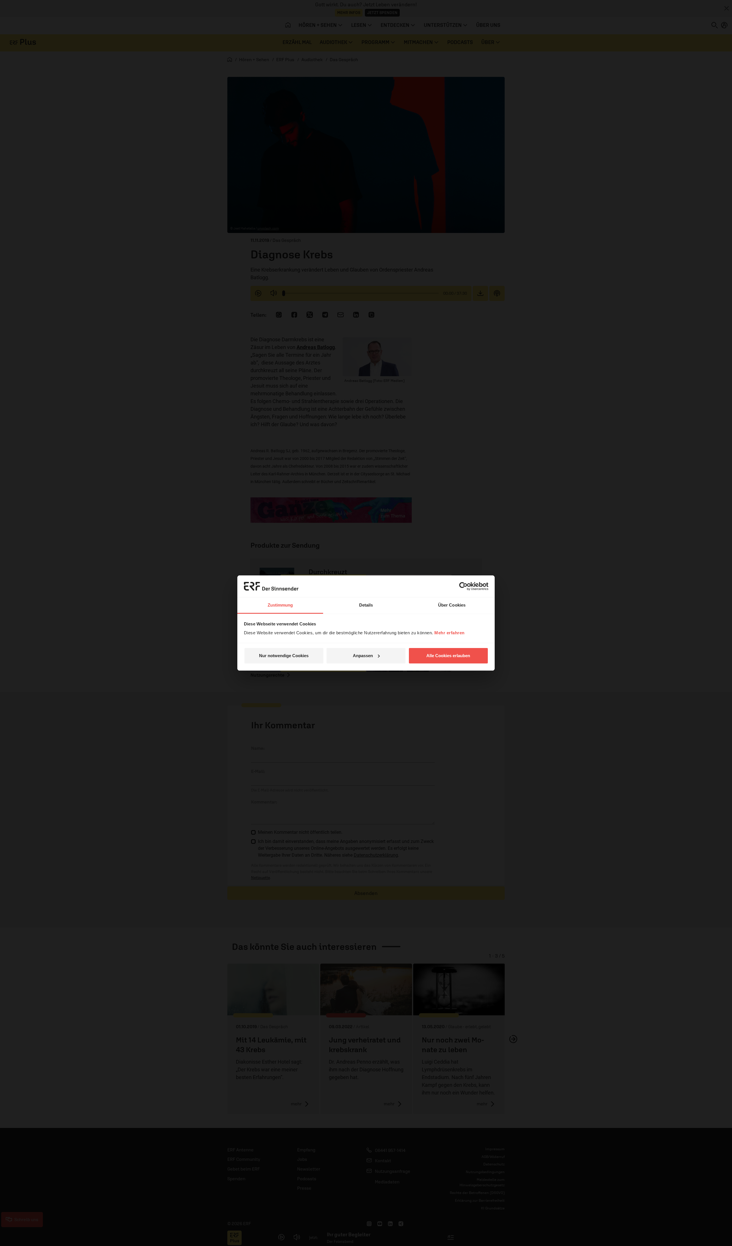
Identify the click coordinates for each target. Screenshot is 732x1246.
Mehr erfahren (449, 632)
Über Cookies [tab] (452, 605)
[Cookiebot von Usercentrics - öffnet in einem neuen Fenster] (463, 586)
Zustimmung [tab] (280, 605)
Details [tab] (366, 605)
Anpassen (363, 655)
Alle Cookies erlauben (448, 655)
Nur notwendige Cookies (284, 655)
